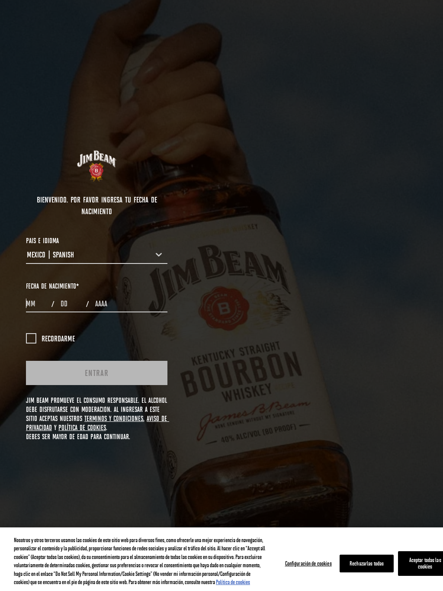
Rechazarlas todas (367, 563)
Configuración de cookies (308, 563)
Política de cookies (233, 581)
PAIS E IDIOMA (42, 240)
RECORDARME (58, 338)
